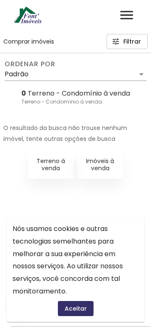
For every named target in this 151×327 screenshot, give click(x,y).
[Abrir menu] (126, 15)
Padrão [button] (17, 74)
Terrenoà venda (50, 164)
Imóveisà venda (100, 164)
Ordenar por (30, 64)
